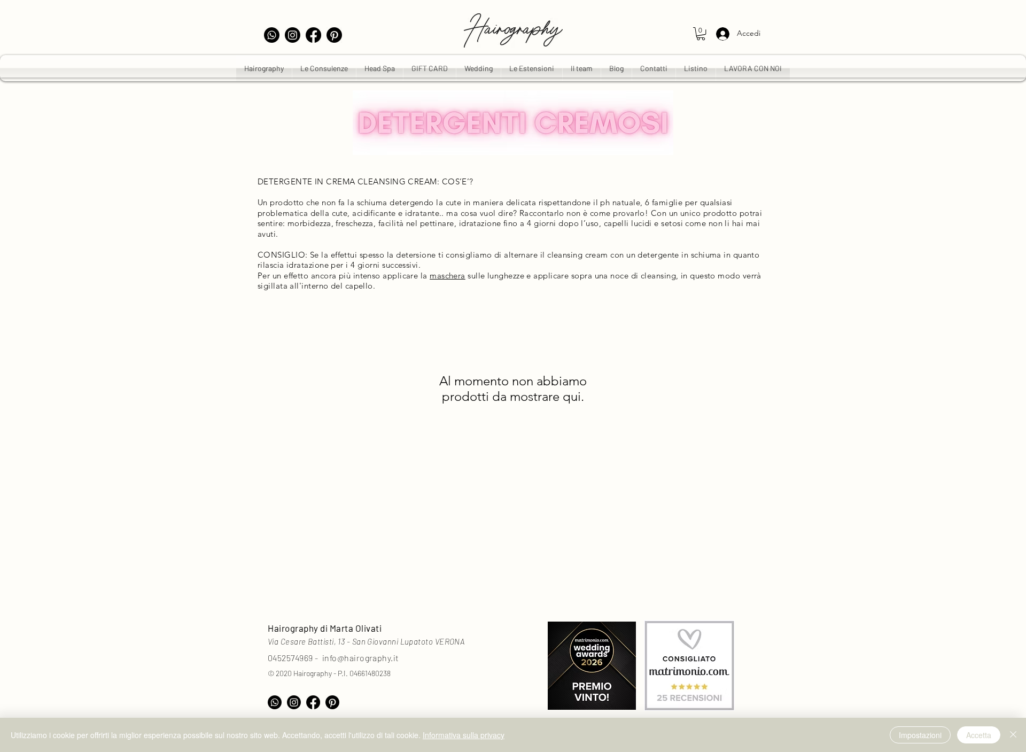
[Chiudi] (1013, 734)
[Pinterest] (334, 35)
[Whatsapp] (271, 35)
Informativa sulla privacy (463, 735)
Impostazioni (920, 735)
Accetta (978, 735)
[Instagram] (292, 35)
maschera (447, 275)
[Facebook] (313, 35)
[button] (701, 33)
